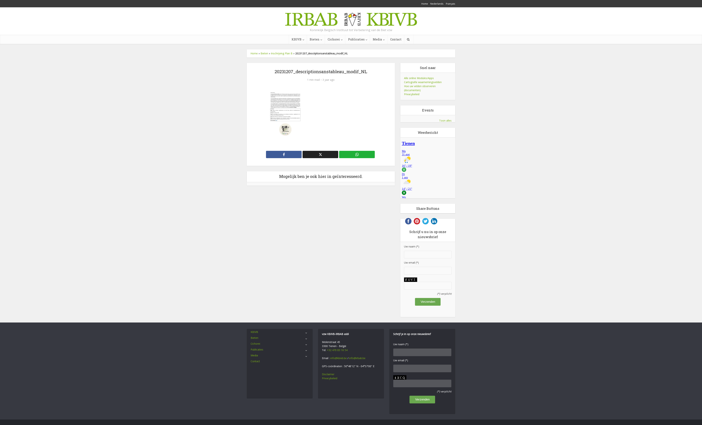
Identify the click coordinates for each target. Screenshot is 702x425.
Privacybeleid (411, 94)
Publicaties (356, 39)
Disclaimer (328, 374)
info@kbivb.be (338, 358)
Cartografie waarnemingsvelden (423, 82)
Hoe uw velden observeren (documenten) (420, 88)
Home (424, 3)
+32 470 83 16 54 (337, 350)
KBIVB (296, 39)
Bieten (314, 39)
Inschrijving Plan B (281, 53)
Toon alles (445, 120)
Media (377, 39)
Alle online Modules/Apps (419, 78)
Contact (395, 39)
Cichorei (334, 39)
